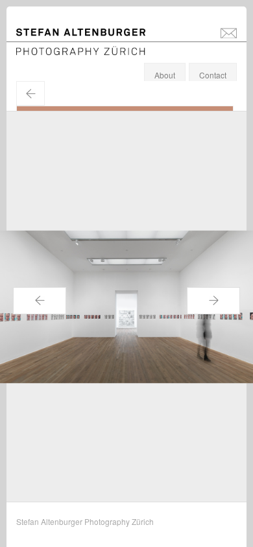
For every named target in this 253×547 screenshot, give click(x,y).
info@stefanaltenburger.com (229, 32)
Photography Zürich (51, 48)
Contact (212, 74)
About (164, 74)
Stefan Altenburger (89, 34)
